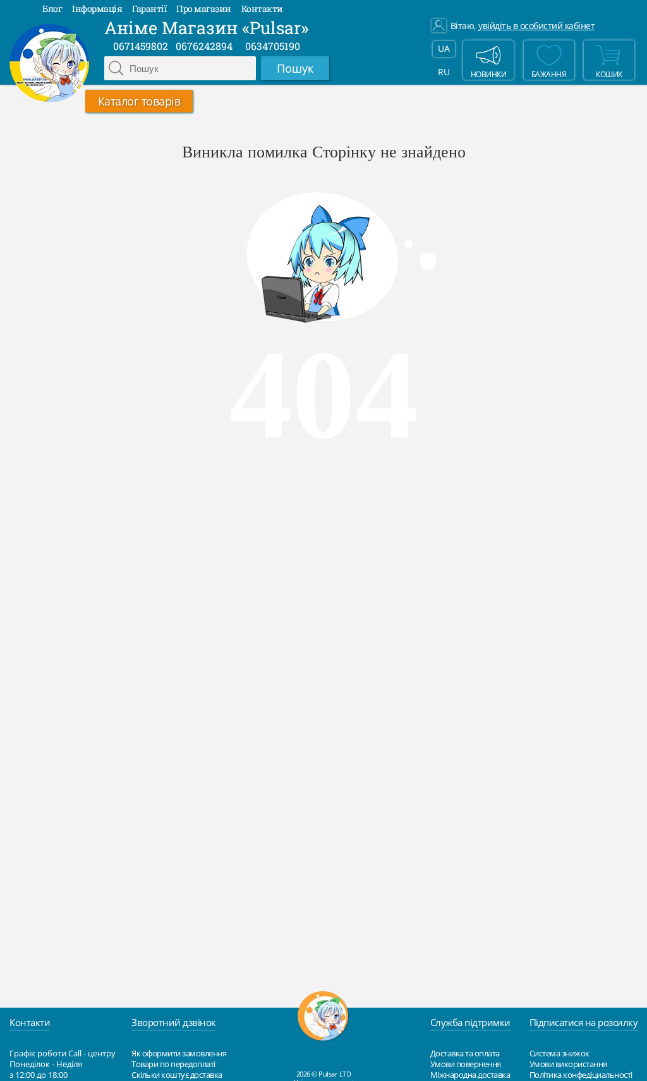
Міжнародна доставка (470, 1074)
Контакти (262, 9)
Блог (52, 9)
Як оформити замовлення (178, 1053)
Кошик (609, 74)
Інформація (97, 9)
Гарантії (149, 9)
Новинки (489, 74)
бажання (549, 74)
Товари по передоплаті (173, 1064)
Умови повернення (465, 1064)
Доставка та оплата (465, 1053)
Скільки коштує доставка (176, 1074)
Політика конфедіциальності (580, 1074)
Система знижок (559, 1053)
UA (443, 48)
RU (443, 72)
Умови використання (568, 1064)
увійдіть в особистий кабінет (536, 26)
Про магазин (203, 9)
